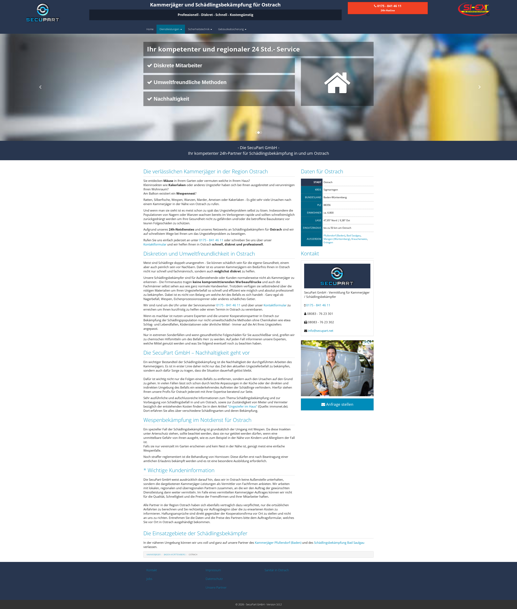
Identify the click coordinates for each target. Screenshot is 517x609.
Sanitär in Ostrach (277, 570)
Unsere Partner (216, 587)
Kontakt (151, 570)
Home (149, 29)
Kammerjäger (154, 554)
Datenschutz (214, 579)
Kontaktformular (154, 244)
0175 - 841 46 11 (211, 240)
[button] (39, 87)
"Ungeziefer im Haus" (242, 406)
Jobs (149, 579)
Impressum (213, 570)
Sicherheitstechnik (199, 29)
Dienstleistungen (170, 29)
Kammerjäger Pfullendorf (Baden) (278, 543)
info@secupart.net (320, 331)
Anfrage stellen (339, 404)
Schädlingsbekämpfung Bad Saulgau (339, 543)
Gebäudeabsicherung (231, 29)
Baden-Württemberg (174, 554)
